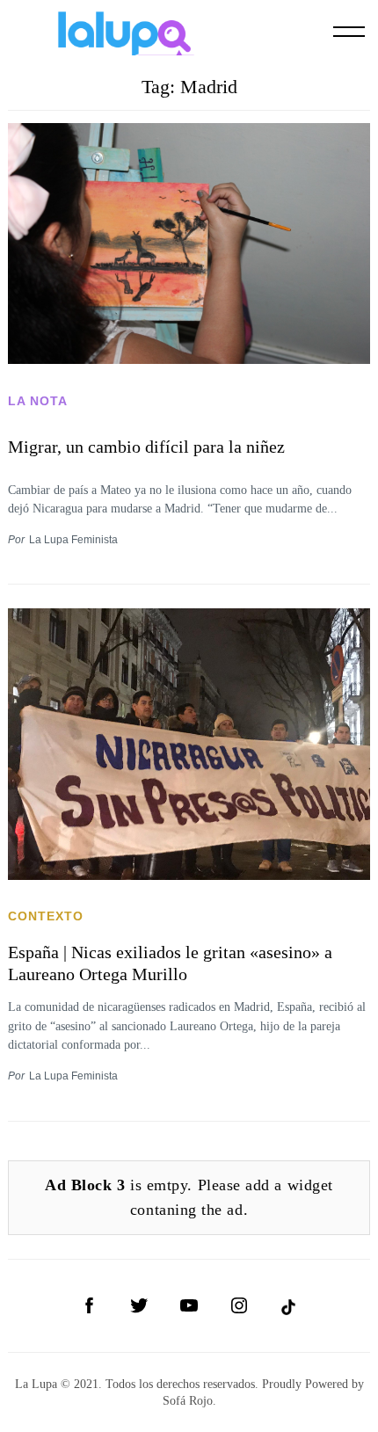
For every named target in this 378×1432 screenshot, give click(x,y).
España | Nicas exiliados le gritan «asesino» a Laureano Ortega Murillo (170, 963)
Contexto (46, 916)
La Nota (38, 401)
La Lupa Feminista (73, 539)
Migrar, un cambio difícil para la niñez (146, 446)
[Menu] (349, 32)
